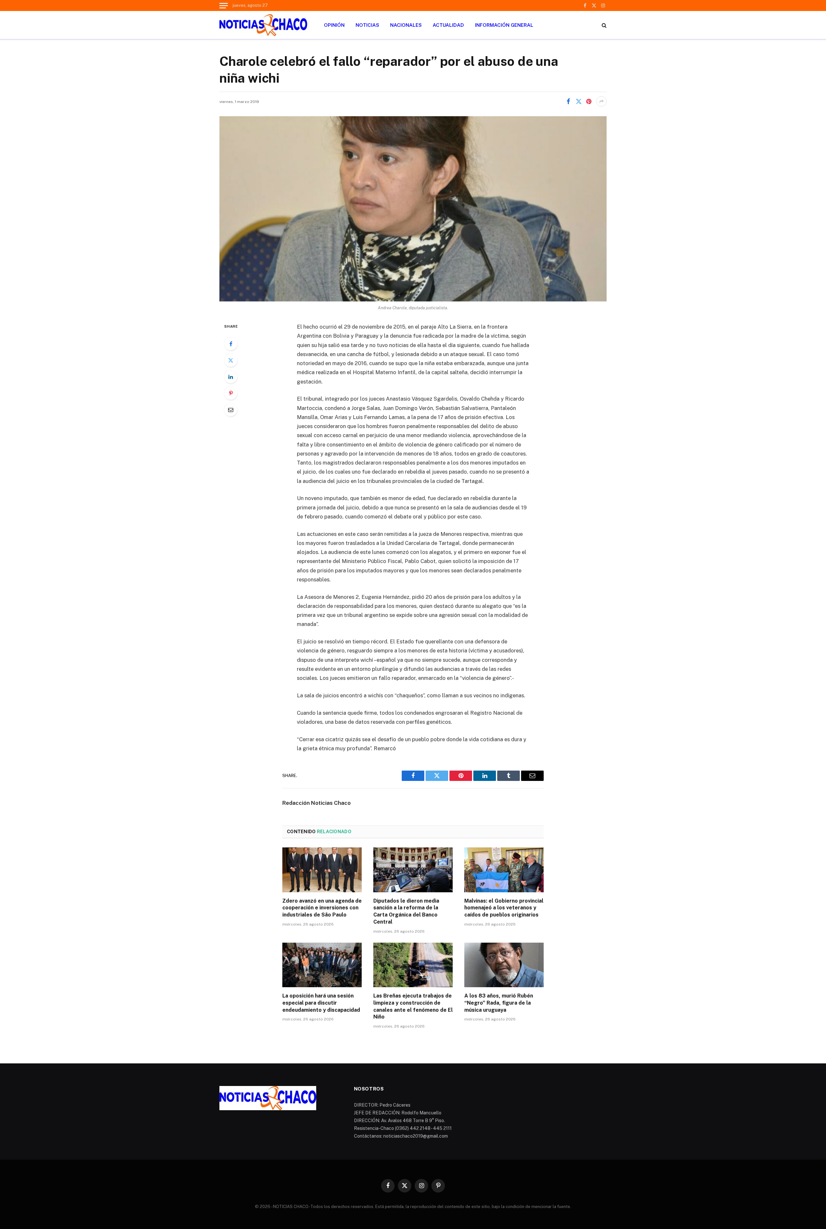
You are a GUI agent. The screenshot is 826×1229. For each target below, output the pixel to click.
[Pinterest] (230, 393)
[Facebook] (230, 343)
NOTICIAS (367, 25)
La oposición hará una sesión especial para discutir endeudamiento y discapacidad (321, 1003)
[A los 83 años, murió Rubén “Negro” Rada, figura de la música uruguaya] (504, 965)
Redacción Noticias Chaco (316, 803)
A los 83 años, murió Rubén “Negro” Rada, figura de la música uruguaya (498, 1003)
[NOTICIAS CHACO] (263, 25)
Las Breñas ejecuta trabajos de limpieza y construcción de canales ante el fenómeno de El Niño (413, 1006)
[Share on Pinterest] (589, 101)
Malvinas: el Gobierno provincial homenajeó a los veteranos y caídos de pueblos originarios (503, 908)
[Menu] (223, 5)
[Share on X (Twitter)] (578, 101)
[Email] (230, 409)
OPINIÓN (334, 25)
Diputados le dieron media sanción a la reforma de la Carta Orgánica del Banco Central (406, 911)
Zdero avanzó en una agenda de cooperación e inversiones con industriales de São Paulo (322, 908)
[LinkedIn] (230, 376)
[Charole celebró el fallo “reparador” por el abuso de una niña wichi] (413, 209)
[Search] (603, 25)
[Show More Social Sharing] (601, 101)
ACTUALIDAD (448, 25)
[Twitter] (230, 360)
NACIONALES (406, 25)
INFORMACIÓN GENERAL (504, 25)
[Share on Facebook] (568, 101)
